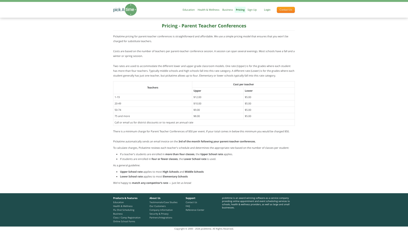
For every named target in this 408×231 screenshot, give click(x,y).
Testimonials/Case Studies (163, 202)
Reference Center (195, 209)
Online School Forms (124, 221)
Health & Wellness (208, 9)
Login (267, 9)
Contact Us (286, 9)
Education (118, 202)
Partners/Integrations (160, 217)
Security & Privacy (158, 213)
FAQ (188, 206)
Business (227, 9)
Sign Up (252, 9)
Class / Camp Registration (127, 217)
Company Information (161, 209)
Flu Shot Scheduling (123, 209)
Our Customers (157, 206)
